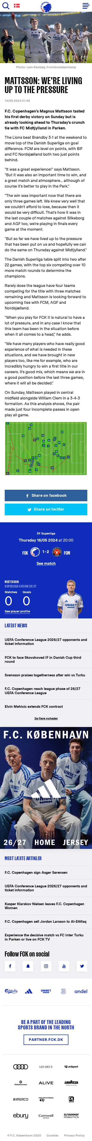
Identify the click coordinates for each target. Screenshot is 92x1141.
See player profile (17, 611)
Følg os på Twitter (82, 966)
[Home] (46, 7)
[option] (46, 37)
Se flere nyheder (46, 718)
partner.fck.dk (46, 1040)
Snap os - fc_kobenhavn (28, 966)
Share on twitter (49, 509)
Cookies (52, 1135)
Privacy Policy (74, 1135)
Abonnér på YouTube (64, 966)
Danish (17, 5)
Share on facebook (49, 495)
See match (46, 563)
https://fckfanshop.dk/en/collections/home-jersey (45, 732)
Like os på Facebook (10, 966)
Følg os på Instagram (46, 966)
